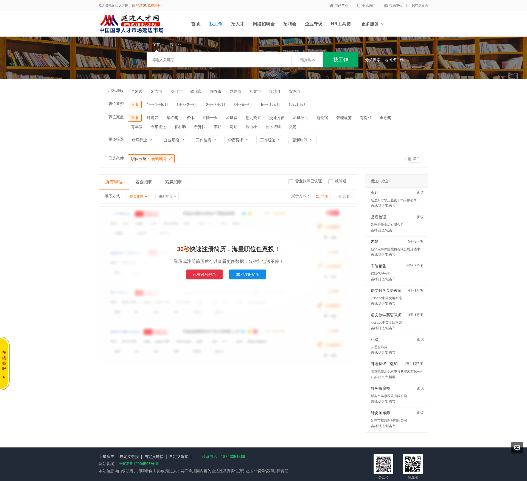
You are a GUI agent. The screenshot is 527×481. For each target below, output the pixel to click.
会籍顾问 (149, 158)
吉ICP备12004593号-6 (138, 463)
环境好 (152, 118)
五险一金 (210, 118)
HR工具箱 (341, 23)
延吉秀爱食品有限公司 (387, 225)
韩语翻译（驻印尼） (388, 364)
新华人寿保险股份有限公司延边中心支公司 (402, 249)
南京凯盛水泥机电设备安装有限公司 (397, 371)
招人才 (237, 23)
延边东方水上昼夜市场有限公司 (394, 200)
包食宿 (322, 118)
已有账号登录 (204, 274)
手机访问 (369, 5)
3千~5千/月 (243, 104)
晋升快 (200, 127)
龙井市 (235, 91)
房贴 (233, 127)
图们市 (176, 91)
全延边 (136, 91)
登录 (139, 5)
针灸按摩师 (380, 388)
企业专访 (314, 23)
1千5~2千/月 (187, 104)
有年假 (136, 127)
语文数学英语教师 (386, 290)
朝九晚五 (253, 118)
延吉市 (156, 91)
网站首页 (342, 5)
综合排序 (136, 196)
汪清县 (275, 91)
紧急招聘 (174, 182)
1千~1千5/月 (157, 104)
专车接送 (158, 127)
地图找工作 (394, 59)
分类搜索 (372, 59)
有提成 (365, 118)
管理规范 (344, 118)
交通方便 (277, 118)
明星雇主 (106, 456)
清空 (416, 159)
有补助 (180, 127)
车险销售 (378, 266)
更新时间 (165, 196)
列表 (346, 196)
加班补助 (300, 118)
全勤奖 (385, 118)
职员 (375, 339)
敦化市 (196, 91)
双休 (190, 118)
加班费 (231, 118)
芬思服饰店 (379, 347)
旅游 (293, 127)
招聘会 (289, 23)
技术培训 (273, 127)
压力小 (251, 127)
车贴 (218, 127)
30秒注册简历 (247, 274)
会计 (375, 192)
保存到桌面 (420, 5)
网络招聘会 (264, 23)
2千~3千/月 (215, 104)
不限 (135, 104)
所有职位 (114, 182)
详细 (324, 196)
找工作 (216, 23)
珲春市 (216, 91)
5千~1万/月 (270, 104)
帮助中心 (396, 5)
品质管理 (378, 217)
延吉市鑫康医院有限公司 (389, 396)
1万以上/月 (297, 104)
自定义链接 (129, 456)
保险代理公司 (381, 274)
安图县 (295, 91)
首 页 (196, 23)
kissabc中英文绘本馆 (386, 298)
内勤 (375, 241)
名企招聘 (144, 182)
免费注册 (154, 5)
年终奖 (172, 118)
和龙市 (255, 91)
